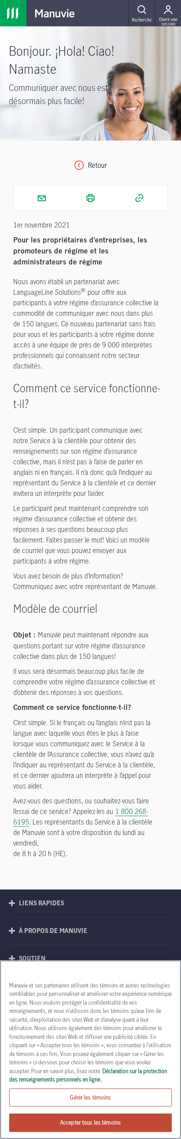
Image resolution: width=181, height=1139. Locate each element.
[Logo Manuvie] (54, 13)
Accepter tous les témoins (90, 1122)
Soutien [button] (32, 958)
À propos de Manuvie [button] (53, 930)
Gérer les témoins (90, 1097)
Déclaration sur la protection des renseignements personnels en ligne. (88, 1075)
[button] (141, 13)
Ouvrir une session (168, 21)
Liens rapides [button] (41, 903)
